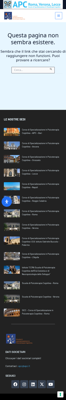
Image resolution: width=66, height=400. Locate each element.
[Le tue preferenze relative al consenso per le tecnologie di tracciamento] (60, 394)
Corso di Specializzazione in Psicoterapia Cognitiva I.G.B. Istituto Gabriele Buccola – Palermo (40, 241)
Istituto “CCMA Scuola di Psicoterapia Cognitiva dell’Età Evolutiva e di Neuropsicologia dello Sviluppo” (38, 270)
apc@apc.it (24, 366)
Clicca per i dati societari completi (23, 358)
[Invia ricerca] (51, 68)
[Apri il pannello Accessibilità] (7, 202)
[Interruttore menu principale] (58, 15)
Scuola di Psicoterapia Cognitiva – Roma (40, 283)
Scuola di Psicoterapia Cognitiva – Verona (40, 296)
